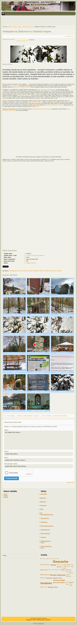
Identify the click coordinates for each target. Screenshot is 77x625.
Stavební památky (59, 580)
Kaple (69, 564)
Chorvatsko (54, 558)
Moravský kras (64, 568)
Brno (48, 558)
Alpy (41, 558)
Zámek (46, 586)
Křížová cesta (66, 566)
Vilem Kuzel (41, 623)
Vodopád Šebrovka (31, 263)
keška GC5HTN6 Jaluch (34, 102)
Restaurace (42, 577)
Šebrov (42, 270)
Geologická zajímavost (45, 564)
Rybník (55, 578)
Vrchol (67, 584)
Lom (70, 566)
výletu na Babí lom (13, 85)
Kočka (6, 497)
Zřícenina (51, 587)
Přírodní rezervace (44, 574)
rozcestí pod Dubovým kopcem (53, 105)
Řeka (56, 587)
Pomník (59, 569)
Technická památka (59, 582)
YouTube (32, 618)
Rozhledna (49, 578)
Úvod (5, 494)
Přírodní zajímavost (58, 575)
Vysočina (70, 585)
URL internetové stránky (10, 463)
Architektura (44, 558)
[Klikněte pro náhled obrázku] (38, 62)
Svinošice (54, 270)
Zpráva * (6, 430)
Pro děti (70, 571)
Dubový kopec (28, 270)
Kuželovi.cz (38, 5)
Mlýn (72, 566)
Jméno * (6, 451)
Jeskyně (65, 564)
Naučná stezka (44, 569)
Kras (62, 566)
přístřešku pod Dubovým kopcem (42, 109)
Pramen (67, 571)
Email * (6, 457)
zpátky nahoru (70, 482)
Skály (60, 270)
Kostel (59, 566)
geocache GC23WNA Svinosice (21, 87)
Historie (53, 565)
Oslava (49, 569)
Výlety (6, 496)
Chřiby (58, 558)
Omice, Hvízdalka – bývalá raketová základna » (55, 416)
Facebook (39, 618)
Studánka (46, 583)
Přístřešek (36, 270)
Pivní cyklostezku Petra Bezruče (46, 89)
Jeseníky (60, 564)
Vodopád (13, 270)
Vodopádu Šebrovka (24, 95)
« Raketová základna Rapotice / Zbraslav (28, 416)
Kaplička (72, 564)
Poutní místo (68, 569)
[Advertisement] (35, 20)
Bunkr (51, 558)
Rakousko (68, 576)
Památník (56, 569)
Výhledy (42, 586)
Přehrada (71, 572)
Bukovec (36, 106)
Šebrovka (48, 270)
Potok (63, 570)
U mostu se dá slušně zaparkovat (35, 255)
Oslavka (52, 569)
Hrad (58, 564)
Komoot (45, 618)
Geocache (19, 270)
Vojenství (71, 582)
